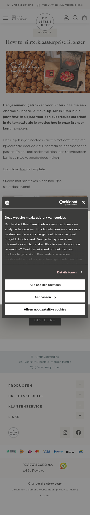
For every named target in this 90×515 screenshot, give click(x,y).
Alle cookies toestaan (45, 285)
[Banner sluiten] (83, 202)
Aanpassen (43, 297)
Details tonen (67, 272)
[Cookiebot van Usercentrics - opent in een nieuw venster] (59, 203)
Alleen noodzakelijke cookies (45, 309)
